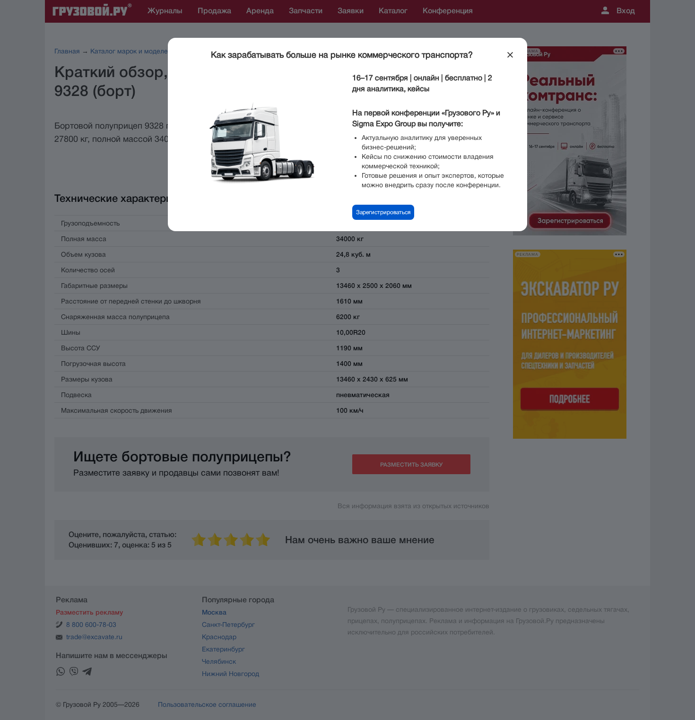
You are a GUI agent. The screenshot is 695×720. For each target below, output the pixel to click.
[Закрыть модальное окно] (510, 55)
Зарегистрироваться (383, 212)
